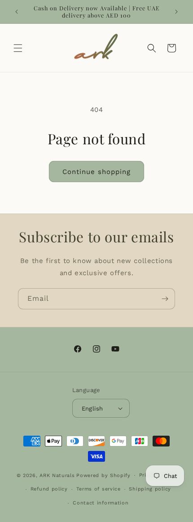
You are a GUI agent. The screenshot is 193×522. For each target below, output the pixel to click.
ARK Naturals (57, 475)
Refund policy (49, 489)
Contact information (100, 503)
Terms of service (98, 489)
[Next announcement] (176, 12)
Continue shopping (96, 172)
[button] (18, 48)
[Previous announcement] (16, 12)
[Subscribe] (165, 298)
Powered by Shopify (103, 475)
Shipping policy (150, 489)
